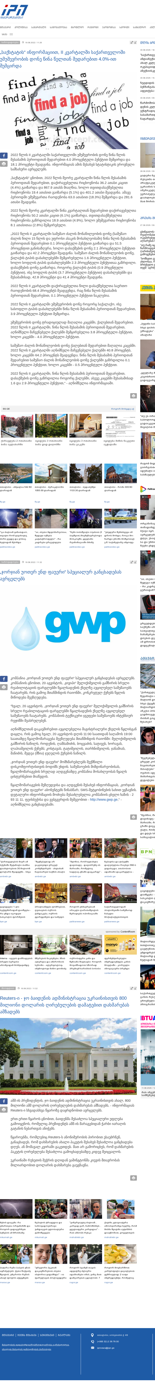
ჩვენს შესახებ (27, 1335)
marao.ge (5, 1282)
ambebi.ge (5, 876)
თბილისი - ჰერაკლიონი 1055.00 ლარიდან (49, 489)
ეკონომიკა (109, 27)
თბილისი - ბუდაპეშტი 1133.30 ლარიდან (83, 489)
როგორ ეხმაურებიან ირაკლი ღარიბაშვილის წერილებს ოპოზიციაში (84, 910)
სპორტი (124, 27)
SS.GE (6, 409)
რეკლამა (64, 1335)
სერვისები (47, 1335)
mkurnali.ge (6, 1237)
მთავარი (5, 27)
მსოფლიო (77, 27)
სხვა (4, 34)
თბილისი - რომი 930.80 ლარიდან (118, 489)
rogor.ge (74, 1282)
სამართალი (38, 27)
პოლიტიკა (21, 27)
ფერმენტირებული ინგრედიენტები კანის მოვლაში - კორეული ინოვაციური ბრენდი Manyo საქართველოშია (118, 965)
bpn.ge (3, 921)
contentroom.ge (8, 973)
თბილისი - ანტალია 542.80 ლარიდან (16, 489)
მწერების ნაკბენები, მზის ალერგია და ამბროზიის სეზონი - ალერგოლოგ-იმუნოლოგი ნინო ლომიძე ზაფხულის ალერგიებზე (50, 965)
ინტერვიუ (147, 138)
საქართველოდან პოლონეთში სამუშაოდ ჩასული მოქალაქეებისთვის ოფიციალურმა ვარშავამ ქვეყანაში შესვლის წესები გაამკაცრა (120, 917)
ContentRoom (128, 931)
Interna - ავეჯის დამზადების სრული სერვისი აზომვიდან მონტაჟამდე (16, 961)
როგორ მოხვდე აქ (122, 409)
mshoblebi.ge (77, 1237)
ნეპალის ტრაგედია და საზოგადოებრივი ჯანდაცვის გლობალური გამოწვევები (49, 1227)
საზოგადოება (58, 27)
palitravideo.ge (7, 547)
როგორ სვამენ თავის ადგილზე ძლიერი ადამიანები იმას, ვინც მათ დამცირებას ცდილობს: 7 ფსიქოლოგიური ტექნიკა (86, 1274)
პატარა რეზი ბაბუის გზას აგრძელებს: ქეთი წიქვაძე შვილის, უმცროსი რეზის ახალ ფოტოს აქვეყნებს (15, 1272)
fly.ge (2, 501)
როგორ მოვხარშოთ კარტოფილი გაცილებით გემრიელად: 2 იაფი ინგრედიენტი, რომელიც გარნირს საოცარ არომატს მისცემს (119, 1276)
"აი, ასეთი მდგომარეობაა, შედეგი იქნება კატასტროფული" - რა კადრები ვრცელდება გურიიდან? (51, 539)
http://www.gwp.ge (104, 799)
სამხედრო (139, 27)
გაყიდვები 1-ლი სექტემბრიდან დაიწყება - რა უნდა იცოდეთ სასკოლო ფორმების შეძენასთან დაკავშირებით (15, 915)
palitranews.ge (77, 921)
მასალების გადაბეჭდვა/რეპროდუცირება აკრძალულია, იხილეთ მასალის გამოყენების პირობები (36, 1347)
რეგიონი (93, 27)
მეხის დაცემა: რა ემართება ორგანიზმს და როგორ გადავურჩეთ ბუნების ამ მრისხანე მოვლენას (15, 1229)
